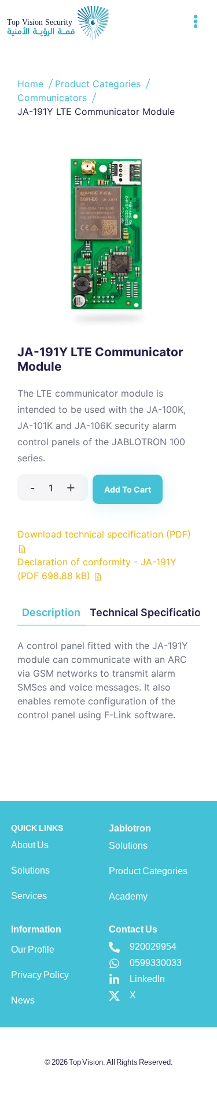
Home (31, 83)
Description (51, 612)
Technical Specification (148, 612)
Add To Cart (127, 489)
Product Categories (99, 83)
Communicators (53, 97)
